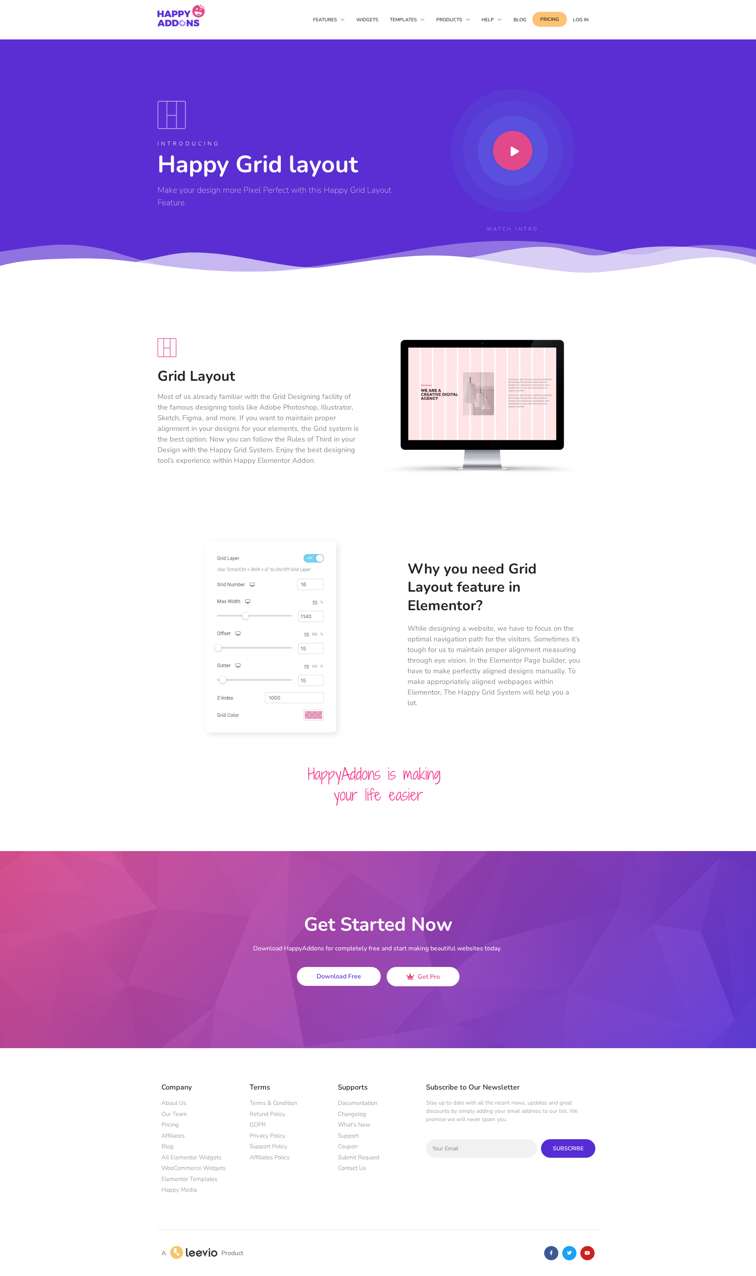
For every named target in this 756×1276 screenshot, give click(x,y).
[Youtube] (587, 1049)
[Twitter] (569, 1049)
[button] (706, 1094)
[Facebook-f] (551, 1049)
